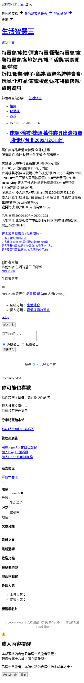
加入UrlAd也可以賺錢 (17, 457)
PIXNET (18, 622)
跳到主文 (8, 42)
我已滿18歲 (10, 675)
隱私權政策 (72, 622)
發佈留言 (8, 349)
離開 (23, 675)
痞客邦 (31, 294)
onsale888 (8, 271)
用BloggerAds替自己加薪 (19, 447)
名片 (13, 116)
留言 (40, 294)
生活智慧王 (18, 31)
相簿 (13, 106)
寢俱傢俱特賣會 (38, 310)
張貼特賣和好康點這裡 (18, 429)
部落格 (15, 111)
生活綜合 (35, 98)
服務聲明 (43, 626)
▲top (5, 317)
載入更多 (8, 325)
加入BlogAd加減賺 (15, 452)
